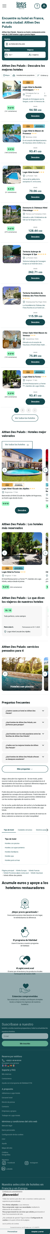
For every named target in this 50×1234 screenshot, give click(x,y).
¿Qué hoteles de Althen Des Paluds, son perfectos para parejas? (21, 723)
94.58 (35, 110)
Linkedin (9, 1169)
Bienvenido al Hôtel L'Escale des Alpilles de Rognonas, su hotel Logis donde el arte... (22, 496)
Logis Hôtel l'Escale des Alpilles (16, 488)
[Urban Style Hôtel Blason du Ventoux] (12, 340)
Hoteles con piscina (12, 843)
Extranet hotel (7, 1097)
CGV (3, 1139)
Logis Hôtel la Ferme (32, 376)
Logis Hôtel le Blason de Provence (33, 132)
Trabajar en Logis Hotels (11, 1115)
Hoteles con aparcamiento (15, 847)
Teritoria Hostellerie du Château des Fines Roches (34, 294)
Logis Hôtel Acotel (31, 172)
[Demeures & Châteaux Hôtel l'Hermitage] (12, 214)
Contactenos (7, 1078)
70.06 (35, 191)
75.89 (35, 356)
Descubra (35, 116)
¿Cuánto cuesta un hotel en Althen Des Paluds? (20, 712)
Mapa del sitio (7, 1148)
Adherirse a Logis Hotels (11, 1093)
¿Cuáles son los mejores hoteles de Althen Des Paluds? (22, 746)
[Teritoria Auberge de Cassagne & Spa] (12, 254)
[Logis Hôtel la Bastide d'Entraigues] (12, 90)
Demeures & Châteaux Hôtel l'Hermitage (35, 209)
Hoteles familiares (11, 852)
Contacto (5, 1106)
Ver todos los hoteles (25, 418)
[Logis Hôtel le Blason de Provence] (12, 133)
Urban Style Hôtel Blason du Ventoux (35, 334)
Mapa (7, 75)
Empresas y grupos (9, 1111)
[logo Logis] (21, 5)
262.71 (35, 272)
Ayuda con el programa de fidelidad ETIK (17, 1083)
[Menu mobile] (4, 6)
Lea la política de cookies (10, 1224)
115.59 (35, 316)
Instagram (34, 1162)
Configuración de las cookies (12, 1134)
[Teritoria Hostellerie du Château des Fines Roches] (12, 295)
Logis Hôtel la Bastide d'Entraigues (32, 88)
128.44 (35, 231)
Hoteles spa (9, 856)
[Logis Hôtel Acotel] (12, 175)
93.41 (35, 151)
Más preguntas (24, 769)
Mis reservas (6, 1074)
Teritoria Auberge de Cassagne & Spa (32, 253)
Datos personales (8, 1130)
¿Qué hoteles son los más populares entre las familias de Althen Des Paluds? (23, 735)
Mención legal (7, 1125)
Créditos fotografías (6, 1153)
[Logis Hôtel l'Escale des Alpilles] (22, 465)
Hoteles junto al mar (12, 860)
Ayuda (4, 1143)
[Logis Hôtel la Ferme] (12, 379)
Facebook (11, 1162)
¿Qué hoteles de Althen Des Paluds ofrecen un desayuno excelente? (22, 758)
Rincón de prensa (8, 1102)
